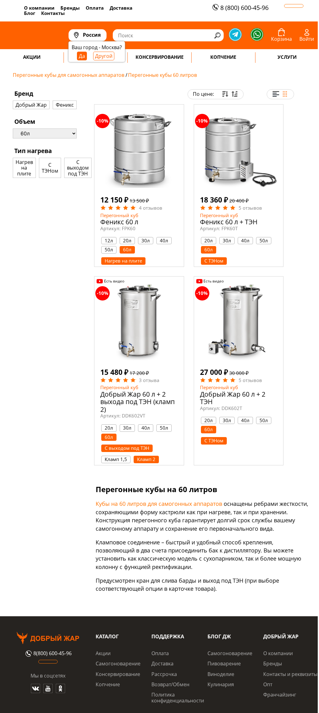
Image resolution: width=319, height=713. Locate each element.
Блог (29, 13)
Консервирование (118, 674)
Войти (306, 39)
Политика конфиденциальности (177, 697)
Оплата (95, 8)
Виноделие (220, 674)
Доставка (121, 8)
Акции (103, 653)
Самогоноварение (118, 663)
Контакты (53, 13)
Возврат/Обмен (170, 684)
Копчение (108, 684)
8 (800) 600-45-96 (244, 7)
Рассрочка (164, 674)
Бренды (70, 8)
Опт (267, 684)
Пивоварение (224, 663)
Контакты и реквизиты (290, 674)
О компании (39, 8)
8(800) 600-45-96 (52, 653)
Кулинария (220, 684)
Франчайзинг (279, 694)
